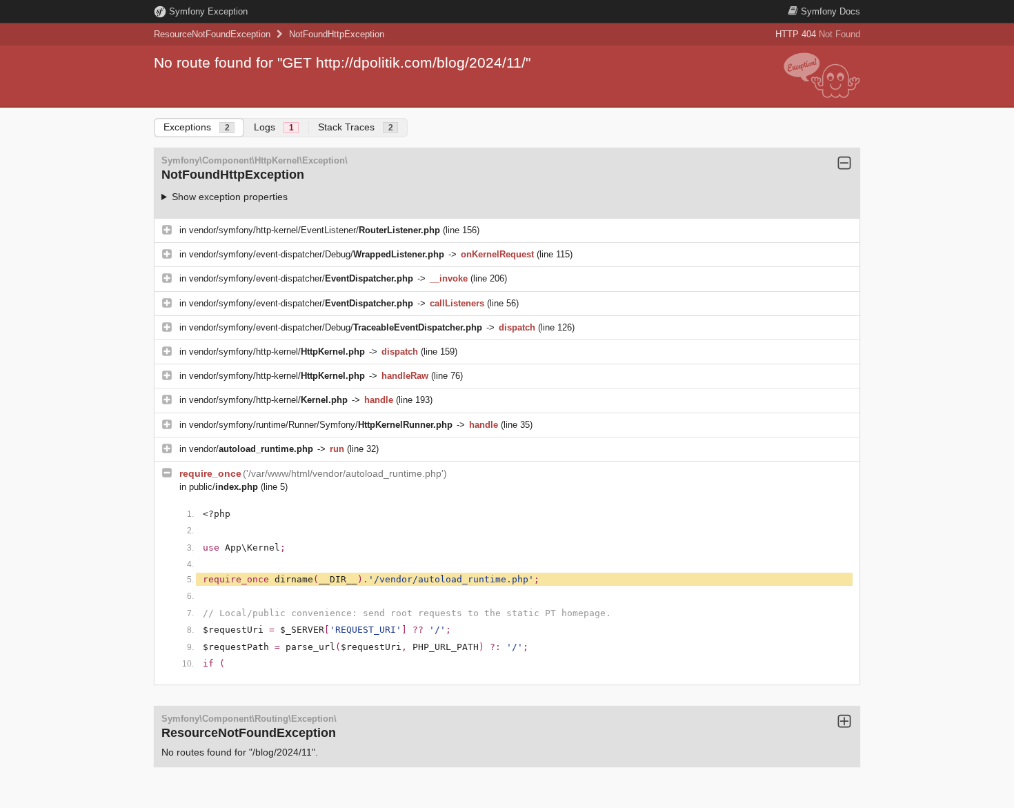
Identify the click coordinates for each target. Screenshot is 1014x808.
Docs (830, 11)
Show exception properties (230, 196)
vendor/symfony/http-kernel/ (277, 351)
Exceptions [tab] (196, 126)
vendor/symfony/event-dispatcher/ (301, 278)
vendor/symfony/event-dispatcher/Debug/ (316, 254)
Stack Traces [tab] (355, 126)
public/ (223, 487)
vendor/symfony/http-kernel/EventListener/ (314, 230)
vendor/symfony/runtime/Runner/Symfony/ (321, 425)
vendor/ (251, 449)
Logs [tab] (274, 126)
